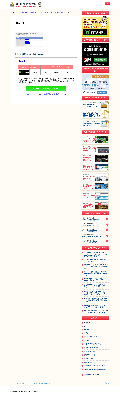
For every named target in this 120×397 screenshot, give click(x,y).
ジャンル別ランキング (91, 336)
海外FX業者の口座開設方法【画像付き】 (95, 370)
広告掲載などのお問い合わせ (42, 383)
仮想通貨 (87, 340)
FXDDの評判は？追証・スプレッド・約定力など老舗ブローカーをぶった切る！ (96, 312)
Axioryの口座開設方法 (89, 230)
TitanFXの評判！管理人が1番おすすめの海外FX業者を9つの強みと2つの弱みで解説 (95, 273)
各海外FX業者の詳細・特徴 (92, 344)
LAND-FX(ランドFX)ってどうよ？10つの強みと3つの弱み (95, 279)
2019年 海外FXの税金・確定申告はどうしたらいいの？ (95, 260)
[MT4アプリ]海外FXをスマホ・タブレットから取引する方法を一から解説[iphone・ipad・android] (95, 292)
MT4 (85, 326)
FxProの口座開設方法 (89, 241)
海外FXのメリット (89, 355)
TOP (12, 383)
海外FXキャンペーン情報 (91, 347)
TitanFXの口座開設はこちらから (46, 89)
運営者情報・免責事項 (23, 383)
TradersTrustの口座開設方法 (92, 235)
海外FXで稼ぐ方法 (89, 351)
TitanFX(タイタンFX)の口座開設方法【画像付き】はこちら (46, 94)
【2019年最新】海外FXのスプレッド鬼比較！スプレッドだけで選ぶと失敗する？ (95, 285)
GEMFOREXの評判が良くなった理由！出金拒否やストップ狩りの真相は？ (96, 306)
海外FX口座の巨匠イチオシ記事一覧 (95, 366)
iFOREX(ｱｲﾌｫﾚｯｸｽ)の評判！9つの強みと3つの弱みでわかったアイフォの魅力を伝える (95, 300)
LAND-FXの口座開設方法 (90, 219)
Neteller (86, 329)
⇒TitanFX (22, 61)
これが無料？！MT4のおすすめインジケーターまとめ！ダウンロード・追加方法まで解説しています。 (95, 254)
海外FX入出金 (88, 362)
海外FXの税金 (88, 358)
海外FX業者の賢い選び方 (91, 375)
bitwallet (87, 322)
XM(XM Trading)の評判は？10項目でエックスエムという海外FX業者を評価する (96, 266)
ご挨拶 (86, 333)
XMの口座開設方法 (88, 224)
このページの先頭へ (103, 383)
